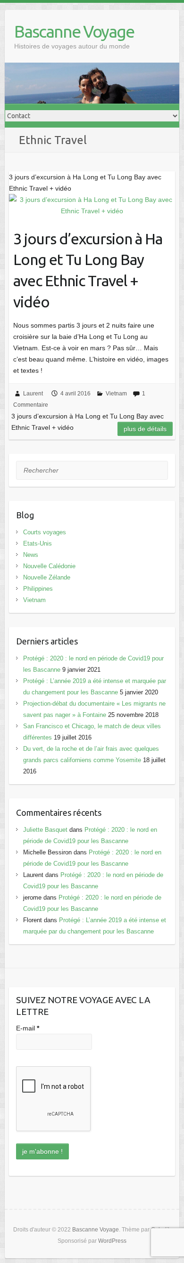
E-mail (27, 1028)
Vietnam (116, 393)
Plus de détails (145, 429)
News (30, 554)
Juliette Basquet (45, 829)
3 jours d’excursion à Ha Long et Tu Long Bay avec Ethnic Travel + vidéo (87, 270)
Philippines (38, 588)
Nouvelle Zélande (46, 577)
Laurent (33, 393)
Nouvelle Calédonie (49, 566)
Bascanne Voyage (74, 31)
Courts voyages (44, 532)
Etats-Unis (37, 543)
